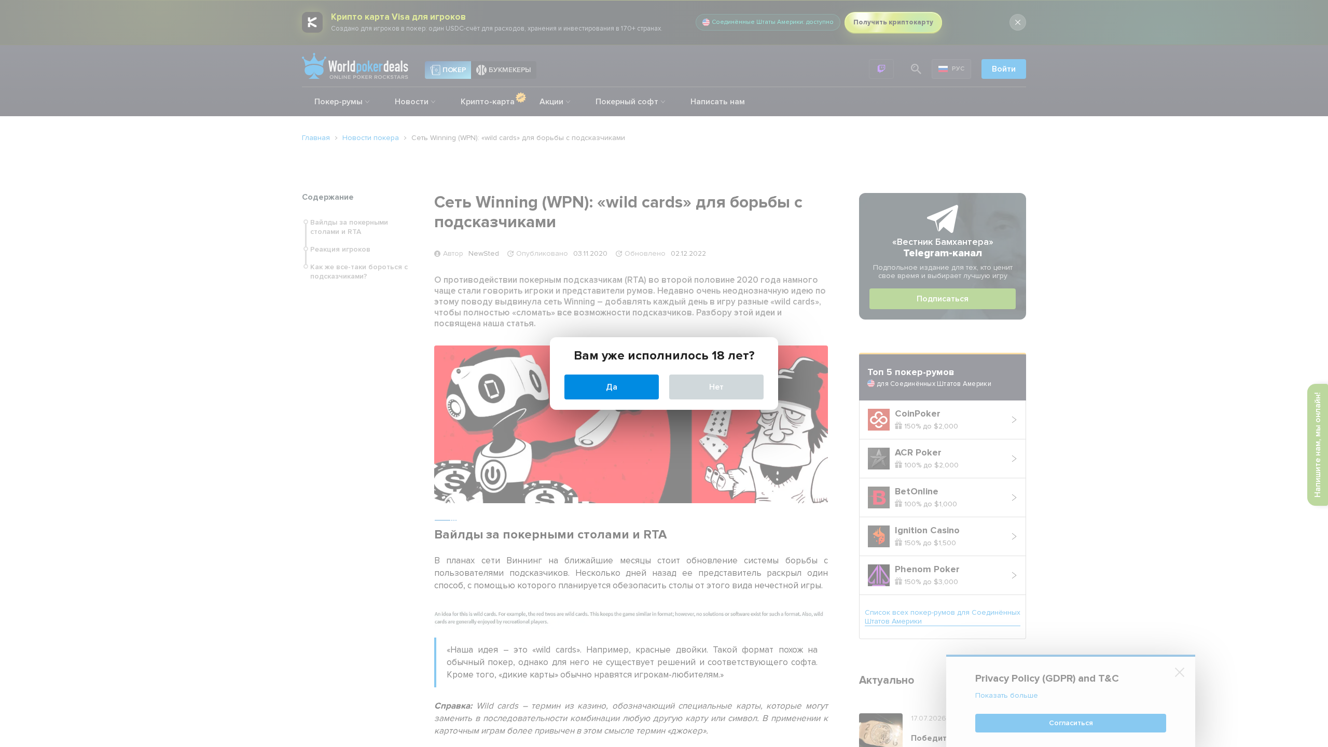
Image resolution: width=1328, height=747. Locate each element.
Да (611, 387)
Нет (716, 387)
